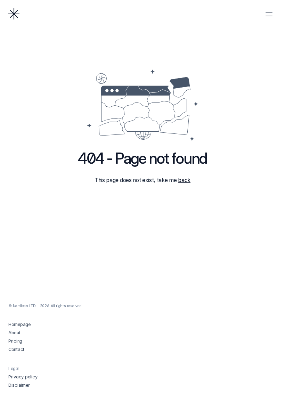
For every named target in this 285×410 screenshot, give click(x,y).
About (14, 332)
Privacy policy (22, 376)
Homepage (19, 324)
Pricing (15, 341)
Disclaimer (19, 385)
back (184, 180)
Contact (16, 349)
